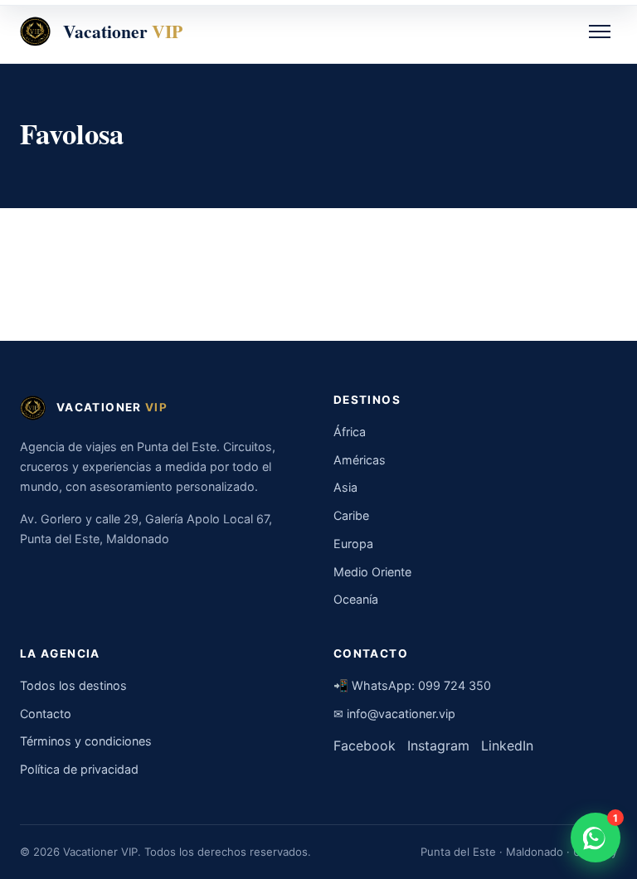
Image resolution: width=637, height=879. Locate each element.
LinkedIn (507, 745)
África (349, 432)
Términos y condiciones (86, 741)
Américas (359, 460)
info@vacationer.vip (401, 714)
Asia (345, 487)
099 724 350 (454, 685)
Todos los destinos (73, 685)
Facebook (364, 745)
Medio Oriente (372, 572)
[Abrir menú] (599, 31)
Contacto (45, 714)
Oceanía (355, 599)
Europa (353, 544)
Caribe (351, 515)
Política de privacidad (79, 769)
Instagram (438, 745)
